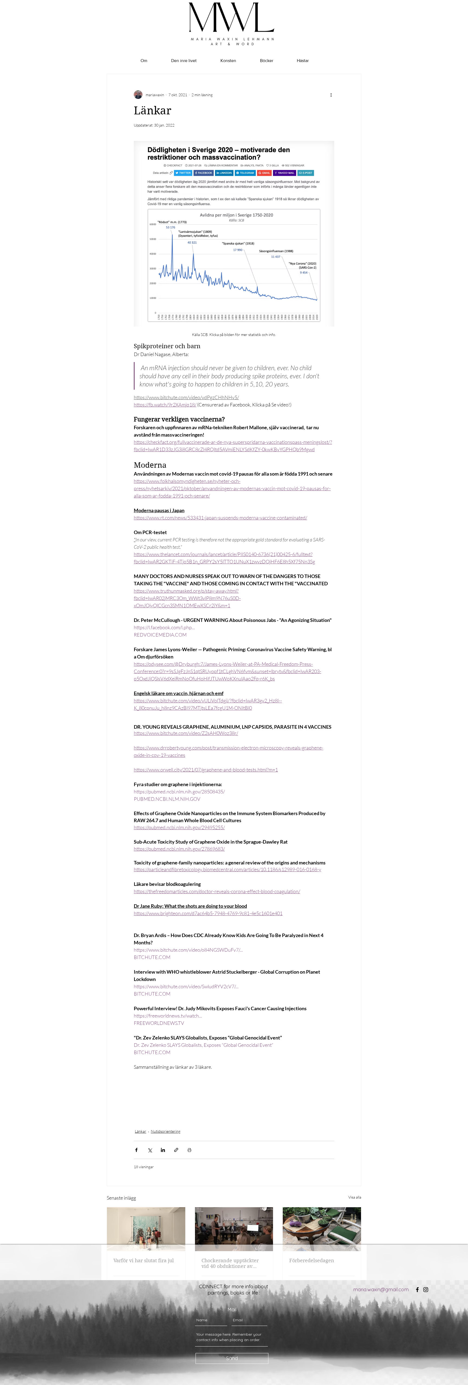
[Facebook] (417, 1289)
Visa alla (354, 1197)
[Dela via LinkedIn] (162, 1149)
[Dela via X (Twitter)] (149, 1149)
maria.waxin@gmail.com (381, 1289)
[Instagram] (425, 1289)
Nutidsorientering (165, 1131)
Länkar (140, 1131)
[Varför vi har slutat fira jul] (146, 1229)
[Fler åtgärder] (331, 94)
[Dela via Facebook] (136, 1149)
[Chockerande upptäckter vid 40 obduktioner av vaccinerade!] (234, 1229)
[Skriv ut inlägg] (189, 1149)
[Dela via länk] (176, 1149)
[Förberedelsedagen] (322, 1229)
